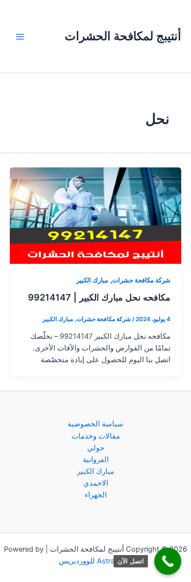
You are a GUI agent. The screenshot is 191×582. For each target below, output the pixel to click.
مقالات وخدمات (96, 436)
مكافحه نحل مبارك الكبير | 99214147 (99, 297)
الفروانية (96, 459)
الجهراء (96, 494)
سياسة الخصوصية (95, 423)
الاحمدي (95, 483)
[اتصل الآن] (167, 561)
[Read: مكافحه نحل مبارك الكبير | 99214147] (95, 214)
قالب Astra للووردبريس (95, 561)
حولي (95, 447)
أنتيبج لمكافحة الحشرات (123, 36)
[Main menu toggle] (20, 36)
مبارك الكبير (92, 280)
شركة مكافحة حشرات (141, 280)
